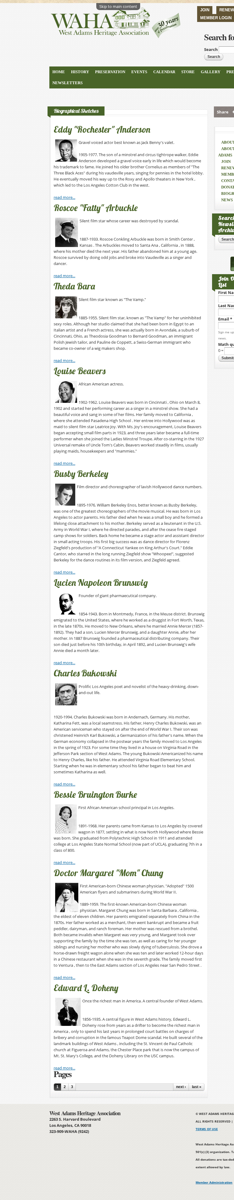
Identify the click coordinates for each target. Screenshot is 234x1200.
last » (196, 1087)
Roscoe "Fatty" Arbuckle (96, 207)
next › (181, 1087)
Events (139, 72)
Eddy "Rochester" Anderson (102, 129)
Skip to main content (118, 6)
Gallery (210, 72)
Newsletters (67, 83)
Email (225, 319)
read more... (64, 197)
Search (211, 49)
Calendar (164, 72)
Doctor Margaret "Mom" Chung (108, 872)
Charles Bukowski (85, 673)
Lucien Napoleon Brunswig (101, 582)
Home (58, 72)
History (80, 72)
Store (188, 72)
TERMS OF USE (207, 1129)
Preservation (110, 72)
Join (204, 10)
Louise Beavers (79, 370)
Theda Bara (74, 286)
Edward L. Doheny (86, 987)
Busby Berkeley (81, 473)
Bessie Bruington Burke (95, 794)
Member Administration (214, 1182)
